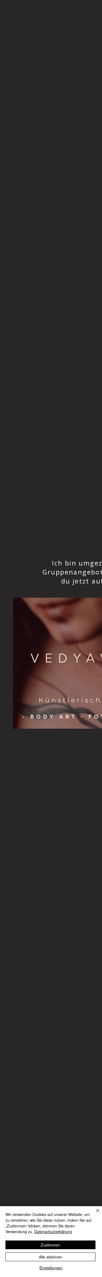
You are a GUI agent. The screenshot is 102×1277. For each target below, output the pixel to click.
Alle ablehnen (50, 1257)
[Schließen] (94, 1213)
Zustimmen (50, 1245)
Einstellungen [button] (51, 1267)
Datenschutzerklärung (53, 1231)
